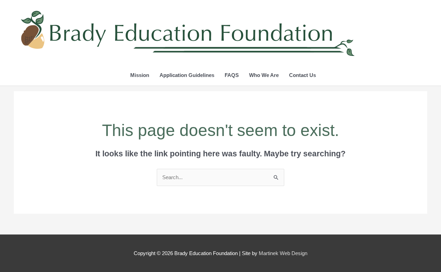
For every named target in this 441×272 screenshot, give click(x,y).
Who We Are (264, 75)
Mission (139, 75)
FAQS (232, 75)
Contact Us (302, 75)
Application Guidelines (187, 75)
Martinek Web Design (283, 253)
